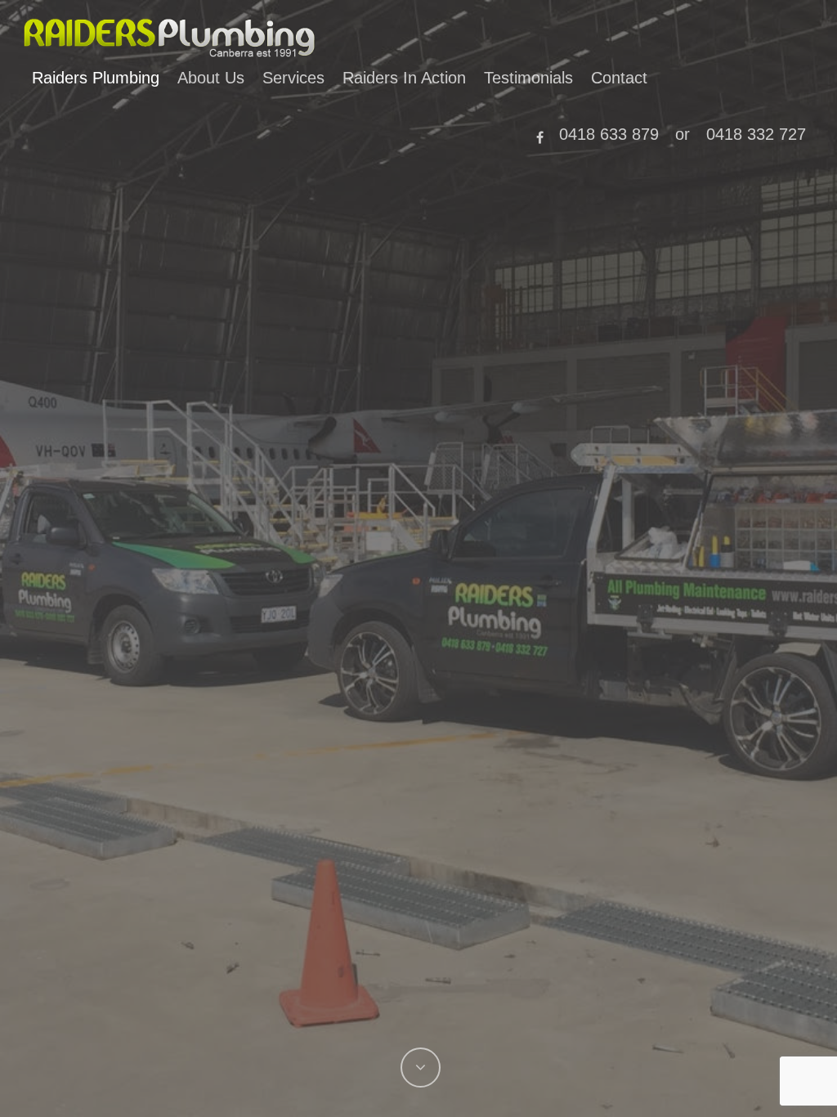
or (682, 134)
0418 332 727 (756, 134)
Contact (619, 78)
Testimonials (528, 78)
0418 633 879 (609, 134)
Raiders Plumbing (95, 78)
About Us (210, 78)
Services (293, 78)
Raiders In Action (404, 78)
